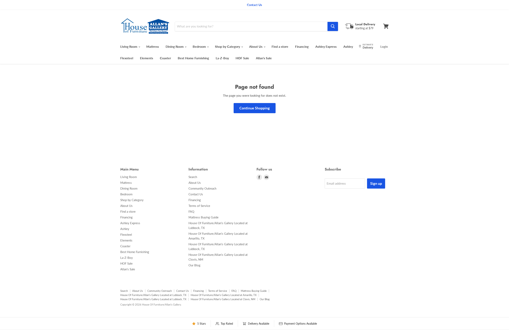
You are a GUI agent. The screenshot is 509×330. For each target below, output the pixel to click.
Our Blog (194, 265)
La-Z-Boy (222, 58)
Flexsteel (126, 58)
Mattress (152, 46)
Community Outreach (202, 188)
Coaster (165, 58)
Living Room (129, 46)
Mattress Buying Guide (203, 217)
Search (192, 177)
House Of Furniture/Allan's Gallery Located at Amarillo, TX (223, 295)
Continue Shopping (254, 108)
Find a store (280, 46)
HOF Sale (242, 58)
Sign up (376, 183)
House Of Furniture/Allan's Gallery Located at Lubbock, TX (153, 295)
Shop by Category (228, 46)
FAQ (191, 211)
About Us (256, 46)
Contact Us (195, 194)
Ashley (348, 46)
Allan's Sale (264, 58)
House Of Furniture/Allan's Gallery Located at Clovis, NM (223, 299)
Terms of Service (199, 205)
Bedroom (200, 46)
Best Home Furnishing (193, 58)
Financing (302, 46)
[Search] (332, 26)
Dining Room (175, 46)
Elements (146, 58)
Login (384, 46)
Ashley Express (326, 46)
